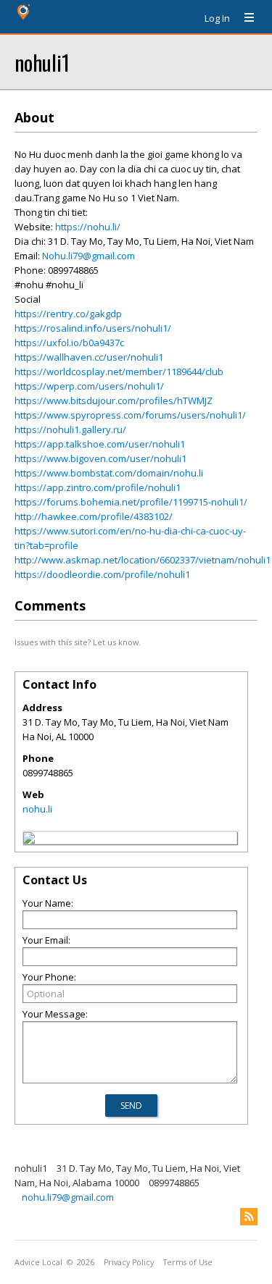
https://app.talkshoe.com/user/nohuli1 (100, 443)
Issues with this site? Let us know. (78, 642)
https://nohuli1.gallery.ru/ (70, 429)
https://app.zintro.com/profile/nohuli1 (98, 487)
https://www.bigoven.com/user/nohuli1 (100, 458)
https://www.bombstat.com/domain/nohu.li (109, 472)
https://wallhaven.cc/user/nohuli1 (89, 357)
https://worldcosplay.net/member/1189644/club (119, 371)
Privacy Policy (129, 1262)
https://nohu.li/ (87, 226)
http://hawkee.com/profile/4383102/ (94, 516)
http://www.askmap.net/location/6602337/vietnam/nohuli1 (143, 559)
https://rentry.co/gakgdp (68, 313)
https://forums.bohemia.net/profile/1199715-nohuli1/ (131, 501)
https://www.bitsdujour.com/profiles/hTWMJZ (114, 400)
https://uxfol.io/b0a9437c (69, 342)
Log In (217, 18)
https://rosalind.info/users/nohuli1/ (93, 328)
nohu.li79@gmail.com (68, 1197)
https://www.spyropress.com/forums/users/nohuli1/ (130, 414)
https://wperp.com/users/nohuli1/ (89, 386)
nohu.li (37, 808)
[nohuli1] (29, 840)
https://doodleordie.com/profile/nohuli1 (102, 574)
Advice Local (38, 1262)
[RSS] (248, 1216)
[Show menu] (243, 18)
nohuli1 (42, 61)
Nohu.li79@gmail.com (88, 255)
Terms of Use (188, 1262)
